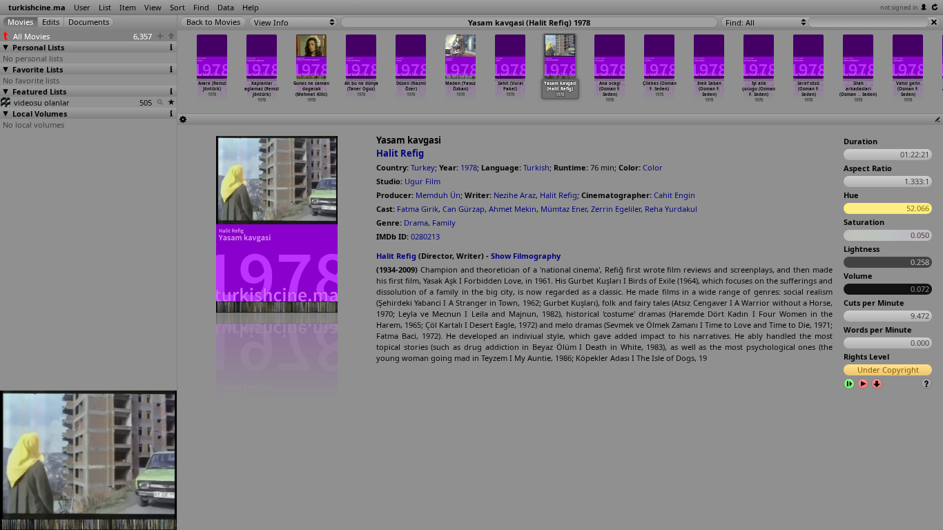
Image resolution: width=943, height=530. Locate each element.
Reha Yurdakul (671, 209)
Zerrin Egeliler (616, 209)
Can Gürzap (464, 209)
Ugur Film (422, 181)
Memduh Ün (438, 195)
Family (444, 222)
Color (653, 167)
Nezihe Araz (515, 195)
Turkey (423, 167)
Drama (416, 222)
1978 (468, 167)
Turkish (536, 167)
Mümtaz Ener (564, 209)
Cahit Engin (674, 195)
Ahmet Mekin (512, 209)
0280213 (425, 236)
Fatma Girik (417, 209)
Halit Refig (400, 153)
